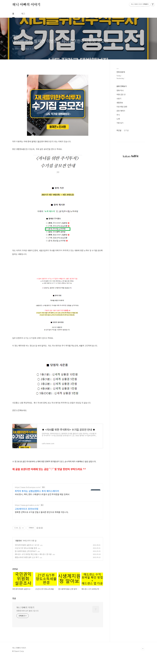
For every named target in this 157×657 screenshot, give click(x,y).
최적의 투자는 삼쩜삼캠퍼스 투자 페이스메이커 (37, 490)
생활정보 (18, 540)
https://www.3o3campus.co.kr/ (28, 487)
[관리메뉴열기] (153, 4)
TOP (143, 649)
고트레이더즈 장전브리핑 (26, 508)
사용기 (119, 98)
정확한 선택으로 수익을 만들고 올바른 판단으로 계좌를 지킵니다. (41, 512)
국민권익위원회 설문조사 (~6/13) (27, 545)
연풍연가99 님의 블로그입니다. (27, 610)
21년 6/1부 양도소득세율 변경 (26, 548)
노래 (118, 119)
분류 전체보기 (122, 86)
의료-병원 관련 (122, 106)
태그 (23, 13)
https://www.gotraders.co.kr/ (27, 505)
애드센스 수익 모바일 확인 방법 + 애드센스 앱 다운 (33, 554)
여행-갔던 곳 (121, 94)
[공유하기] (19, 528)
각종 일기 (120, 123)
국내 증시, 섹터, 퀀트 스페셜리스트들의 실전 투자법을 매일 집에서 (42, 494)
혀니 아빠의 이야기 (26, 5)
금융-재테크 (121, 110)
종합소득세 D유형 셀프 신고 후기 (27, 557)
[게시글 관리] (22, 528)
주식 (118, 114)
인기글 (126, 130)
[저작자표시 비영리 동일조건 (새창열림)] (39, 528)
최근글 (119, 130)
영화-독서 (120, 90)
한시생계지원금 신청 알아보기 (26, 551)
